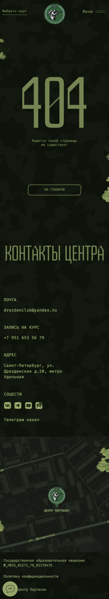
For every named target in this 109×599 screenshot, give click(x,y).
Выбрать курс (14, 11)
